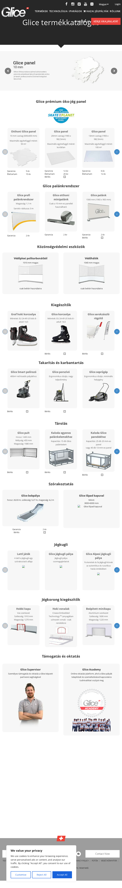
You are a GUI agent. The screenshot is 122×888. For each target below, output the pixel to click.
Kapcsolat (82, 21)
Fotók (95, 861)
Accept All (62, 874)
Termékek (41, 11)
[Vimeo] (79, 4)
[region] (41, 863)
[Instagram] (72, 4)
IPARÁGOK (75, 11)
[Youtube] (85, 4)
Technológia (58, 11)
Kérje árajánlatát (106, 21)
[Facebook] (66, 4)
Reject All (42, 874)
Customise (20, 874)
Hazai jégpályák (97, 11)
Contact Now (102, 853)
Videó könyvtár (109, 861)
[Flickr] (91, 4)
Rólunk (115, 11)
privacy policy (81, 861)
